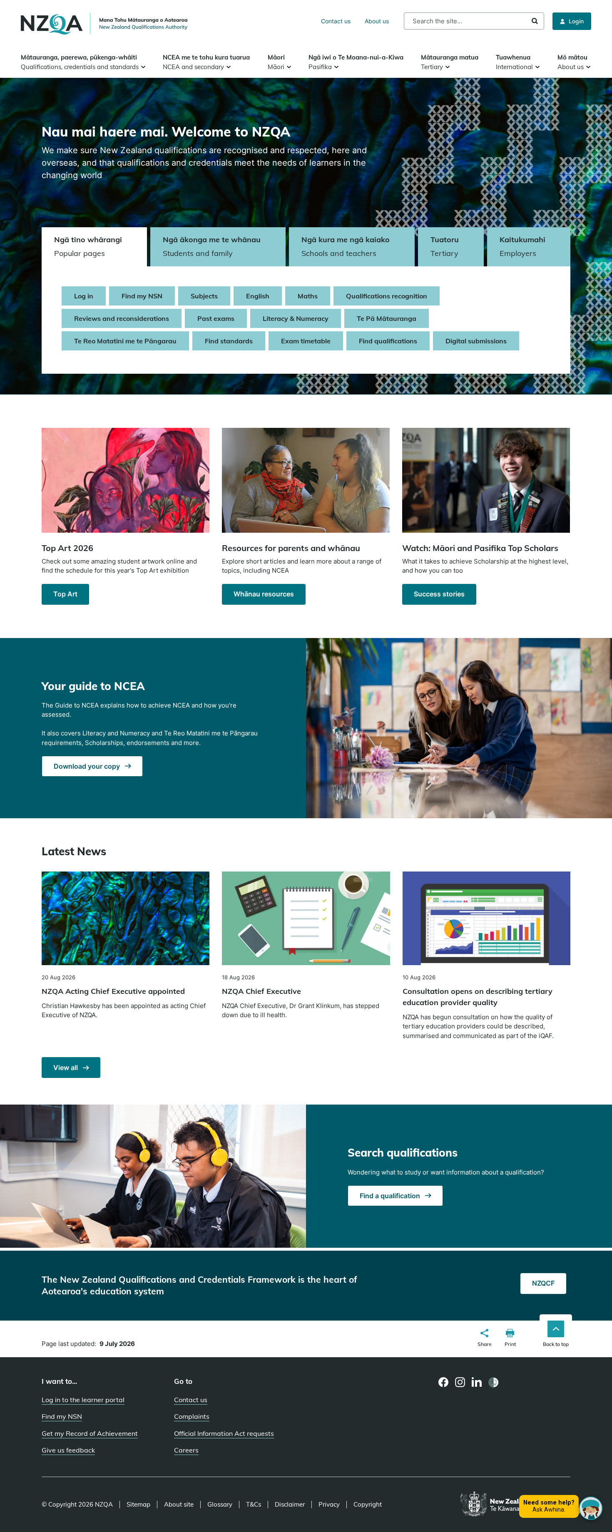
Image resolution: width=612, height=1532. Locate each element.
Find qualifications (388, 341)
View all (66, 1067)
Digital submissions (476, 341)
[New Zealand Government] (515, 1504)
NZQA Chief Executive (261, 991)
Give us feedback (68, 1450)
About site (179, 1504)
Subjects (204, 296)
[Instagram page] (460, 1382)
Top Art (65, 594)
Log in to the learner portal (83, 1399)
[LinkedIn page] (477, 1382)
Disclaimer (290, 1504)
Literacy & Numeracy (295, 318)
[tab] (94, 246)
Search (535, 21)
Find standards (229, 341)
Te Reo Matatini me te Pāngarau (125, 341)
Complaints (191, 1416)
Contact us (336, 21)
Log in (83, 296)
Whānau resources (264, 594)
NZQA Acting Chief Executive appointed (113, 991)
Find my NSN (142, 296)
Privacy (329, 1504)
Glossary (219, 1504)
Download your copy (88, 766)
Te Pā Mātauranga (386, 318)
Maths (308, 296)
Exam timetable (306, 341)
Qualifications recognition (386, 296)
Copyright (367, 1504)
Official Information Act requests (224, 1433)
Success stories (439, 594)
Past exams (215, 318)
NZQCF (543, 1283)
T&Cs (253, 1504)
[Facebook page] (443, 1382)
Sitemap (138, 1504)
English (257, 296)
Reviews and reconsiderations (121, 318)
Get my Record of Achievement (90, 1433)
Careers (186, 1450)
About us (377, 21)
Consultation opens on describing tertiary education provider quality (477, 996)
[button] (485, 1339)
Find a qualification (391, 1196)
